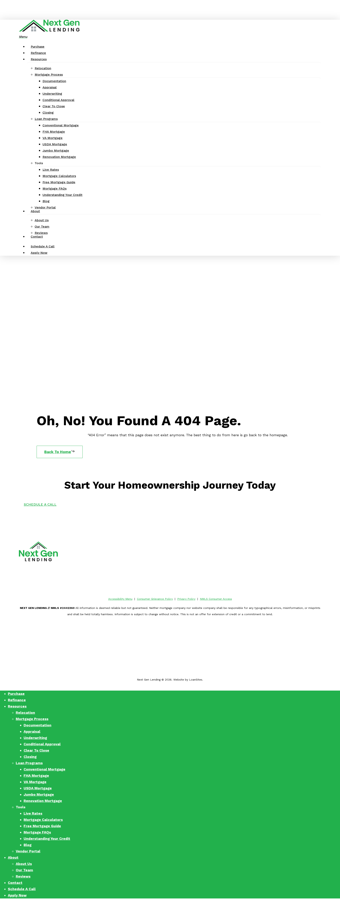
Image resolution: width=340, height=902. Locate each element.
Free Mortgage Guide (42, 826)
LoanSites (195, 679)
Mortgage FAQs (37, 832)
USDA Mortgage (38, 788)
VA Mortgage (35, 782)
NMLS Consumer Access (216, 598)
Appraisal (32, 731)
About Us (24, 864)
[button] (23, 36)
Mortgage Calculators (43, 820)
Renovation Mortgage (43, 801)
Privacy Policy (186, 598)
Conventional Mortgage (44, 769)
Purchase (16, 694)
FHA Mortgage (36, 775)
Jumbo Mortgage (39, 794)
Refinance (17, 700)
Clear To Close (36, 750)
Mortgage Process (32, 719)
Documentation (37, 725)
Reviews (23, 876)
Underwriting (35, 738)
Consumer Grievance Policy (155, 598)
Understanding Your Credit (47, 838)
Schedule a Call (22, 889)
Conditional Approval (42, 744)
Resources (17, 706)
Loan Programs (29, 763)
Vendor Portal (28, 851)
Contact (15, 883)
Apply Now (17, 895)
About (13, 857)
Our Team (24, 870)
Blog (27, 845)
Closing (30, 757)
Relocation (25, 712)
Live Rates (33, 813)
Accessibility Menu (120, 598)
